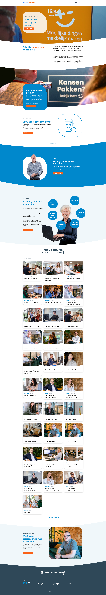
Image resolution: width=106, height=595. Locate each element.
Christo (69, 583)
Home (52, 2)
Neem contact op (28, 552)
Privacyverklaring (53, 591)
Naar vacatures (29, 28)
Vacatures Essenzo (57, 584)
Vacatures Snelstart (57, 582)
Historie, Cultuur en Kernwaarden (42, 583)
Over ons (70, 2)
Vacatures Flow (56, 583)
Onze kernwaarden (42, 586)
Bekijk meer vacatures (53, 517)
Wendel (69, 582)
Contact (80, 2)
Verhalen (76, 2)
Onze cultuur (40, 584)
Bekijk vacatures (28, 132)
